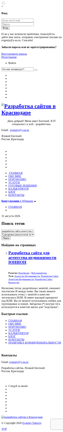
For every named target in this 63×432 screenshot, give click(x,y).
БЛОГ (12, 191)
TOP (4, 428)
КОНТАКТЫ (16, 195)
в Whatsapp (17, 200)
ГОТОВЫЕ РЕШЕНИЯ (22, 185)
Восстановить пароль (14, 53)
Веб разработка (39, 273)
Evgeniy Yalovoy (31, 423)
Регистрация (8, 57)
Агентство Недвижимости (27, 276)
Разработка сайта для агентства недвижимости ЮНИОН (32, 257)
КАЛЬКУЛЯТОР (18, 188)
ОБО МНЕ (14, 176)
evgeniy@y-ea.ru (19, 130)
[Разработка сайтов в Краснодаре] (31, 112)
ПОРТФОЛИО (17, 179)
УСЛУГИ (14, 182)
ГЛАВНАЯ (15, 173)
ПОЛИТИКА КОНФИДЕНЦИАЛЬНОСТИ (34, 342)
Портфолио (24, 273)
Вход (5, 28)
